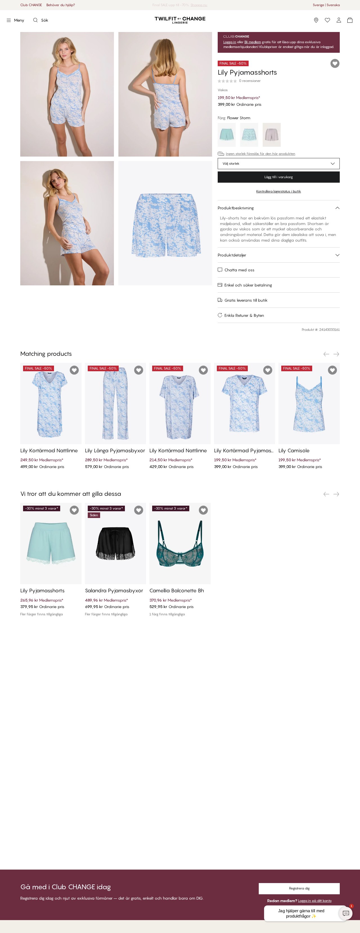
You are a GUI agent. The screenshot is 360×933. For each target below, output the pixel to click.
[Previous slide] (326, 354)
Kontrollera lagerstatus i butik (278, 191)
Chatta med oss (239, 269)
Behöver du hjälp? (60, 5)
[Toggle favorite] (334, 63)
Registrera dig (299, 888)
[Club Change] (327, 20)
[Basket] (350, 20)
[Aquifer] (227, 135)
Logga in (229, 42)
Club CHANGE (31, 5)
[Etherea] (272, 135)
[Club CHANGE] (338, 20)
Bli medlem (252, 42)
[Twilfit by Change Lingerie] (180, 20)
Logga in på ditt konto (315, 900)
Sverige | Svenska (326, 5)
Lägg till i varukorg (278, 177)
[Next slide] (336, 354)
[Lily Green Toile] (249, 135)
